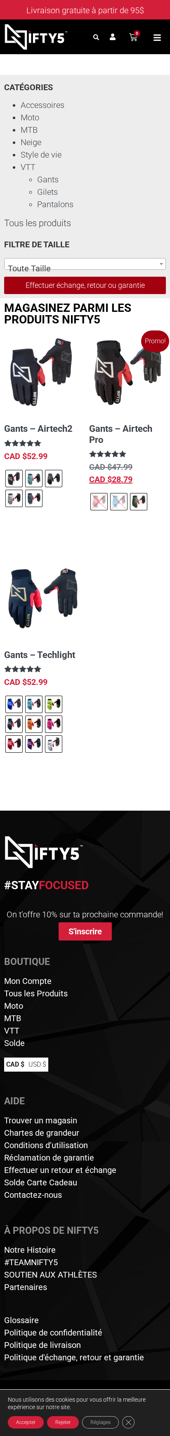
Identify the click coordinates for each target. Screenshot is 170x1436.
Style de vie (41, 155)
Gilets (47, 192)
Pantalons (55, 204)
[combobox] (85, 264)
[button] (96, 37)
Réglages (100, 1422)
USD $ (37, 1064)
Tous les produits (37, 223)
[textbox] (85, 268)
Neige (31, 142)
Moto (30, 117)
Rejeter (63, 1422)
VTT (28, 167)
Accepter (25, 1422)
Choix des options (42, 532)
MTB (29, 130)
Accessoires (42, 105)
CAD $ (15, 1064)
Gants (48, 179)
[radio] (14, 478)
